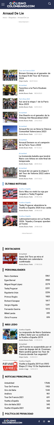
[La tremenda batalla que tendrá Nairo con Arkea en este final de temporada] (10, 158)
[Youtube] (48, 421)
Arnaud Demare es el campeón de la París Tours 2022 (34, 143)
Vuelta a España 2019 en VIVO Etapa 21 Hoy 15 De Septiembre (34, 365)
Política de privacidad (19, 413)
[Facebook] (39, 421)
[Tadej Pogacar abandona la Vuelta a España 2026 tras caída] (10, 207)
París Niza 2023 (24, 99)
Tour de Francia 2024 (26, 70)
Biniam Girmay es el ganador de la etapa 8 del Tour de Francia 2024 (34, 76)
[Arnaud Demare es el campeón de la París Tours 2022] (10, 144)
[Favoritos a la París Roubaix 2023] (10, 90)
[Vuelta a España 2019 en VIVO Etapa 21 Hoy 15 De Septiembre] (10, 365)
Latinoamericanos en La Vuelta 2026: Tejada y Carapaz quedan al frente (34, 221)
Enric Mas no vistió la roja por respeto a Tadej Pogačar (33, 192)
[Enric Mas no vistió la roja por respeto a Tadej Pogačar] (10, 193)
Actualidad (23, 85)
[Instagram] (44, 421)
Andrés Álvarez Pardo (26, 93)
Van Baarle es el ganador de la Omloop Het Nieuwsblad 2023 (34, 116)
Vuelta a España (25, 189)
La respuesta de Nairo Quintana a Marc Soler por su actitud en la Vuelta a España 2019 (35, 335)
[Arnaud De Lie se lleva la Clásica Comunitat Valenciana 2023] (10, 130)
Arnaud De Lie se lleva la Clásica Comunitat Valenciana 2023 (35, 130)
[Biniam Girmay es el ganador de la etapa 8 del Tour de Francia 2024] (10, 75)
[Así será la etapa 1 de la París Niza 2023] (10, 103)
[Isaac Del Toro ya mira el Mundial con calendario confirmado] (10, 258)
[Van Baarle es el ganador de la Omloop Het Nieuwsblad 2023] (10, 117)
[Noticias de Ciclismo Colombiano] (21, 4)
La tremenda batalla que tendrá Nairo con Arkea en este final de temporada (35, 158)
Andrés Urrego (23, 369)
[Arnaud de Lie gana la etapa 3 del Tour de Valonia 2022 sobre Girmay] (10, 172)
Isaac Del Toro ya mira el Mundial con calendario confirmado (31, 259)
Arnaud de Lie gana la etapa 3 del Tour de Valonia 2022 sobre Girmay (34, 173)
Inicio (5, 17)
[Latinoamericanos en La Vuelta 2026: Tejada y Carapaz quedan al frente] (10, 220)
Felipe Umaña (23, 81)
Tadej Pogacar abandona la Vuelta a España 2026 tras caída (35, 206)
